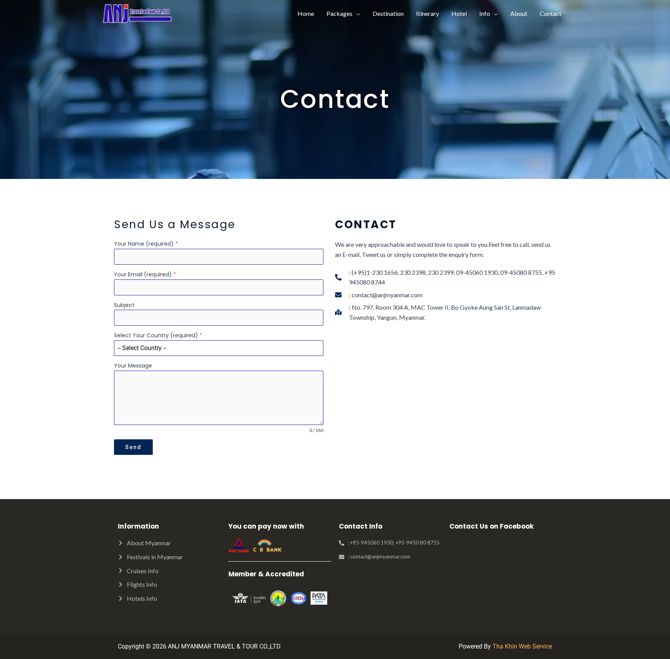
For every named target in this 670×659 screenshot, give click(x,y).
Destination (388, 13)
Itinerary (427, 13)
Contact (550, 13)
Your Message (133, 365)
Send (133, 447)
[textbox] (211, 348)
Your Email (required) (145, 274)
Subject (124, 305)
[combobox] (218, 348)
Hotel (459, 13)
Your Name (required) (146, 244)
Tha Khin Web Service (522, 646)
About (518, 13)
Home (305, 13)
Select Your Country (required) (158, 335)
